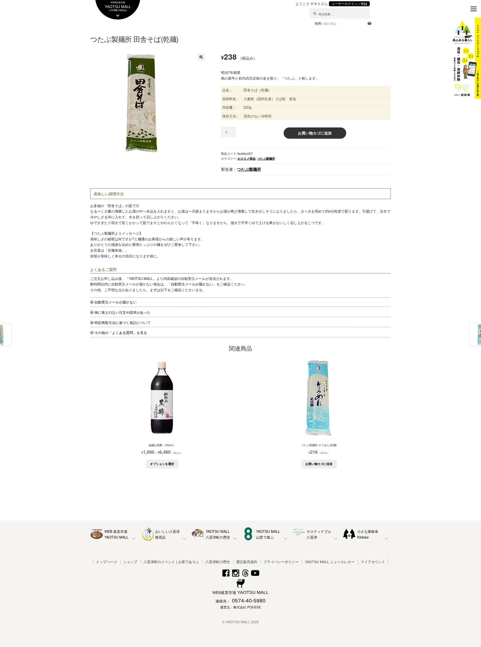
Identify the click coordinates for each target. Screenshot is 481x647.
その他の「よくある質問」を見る (120, 332)
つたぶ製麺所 (266, 158)
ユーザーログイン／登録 (349, 4)
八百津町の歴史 (217, 562)
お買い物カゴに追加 (315, 133)
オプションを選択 (162, 463)
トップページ (106, 562)
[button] (201, 57)
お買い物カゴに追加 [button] (318, 463)
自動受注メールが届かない (192, 283)
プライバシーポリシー (281, 562)
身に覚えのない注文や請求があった (122, 312)
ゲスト (315, 3)
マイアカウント (373, 562)
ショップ (130, 562)
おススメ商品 (246, 158)
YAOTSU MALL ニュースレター (329, 562)
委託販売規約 (246, 562)
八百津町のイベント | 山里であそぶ (171, 562)
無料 (325, 23)
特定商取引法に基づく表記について (122, 322)
